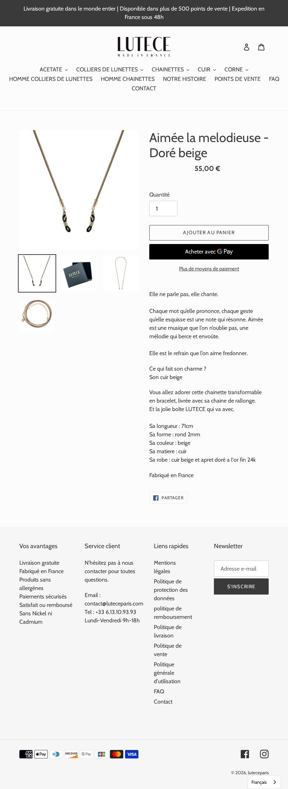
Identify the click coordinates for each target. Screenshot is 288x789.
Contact (163, 701)
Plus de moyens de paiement (209, 268)
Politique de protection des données (171, 590)
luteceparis (258, 772)
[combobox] (264, 782)
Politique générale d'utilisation (167, 673)
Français (259, 782)
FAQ (159, 691)
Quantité (159, 194)
